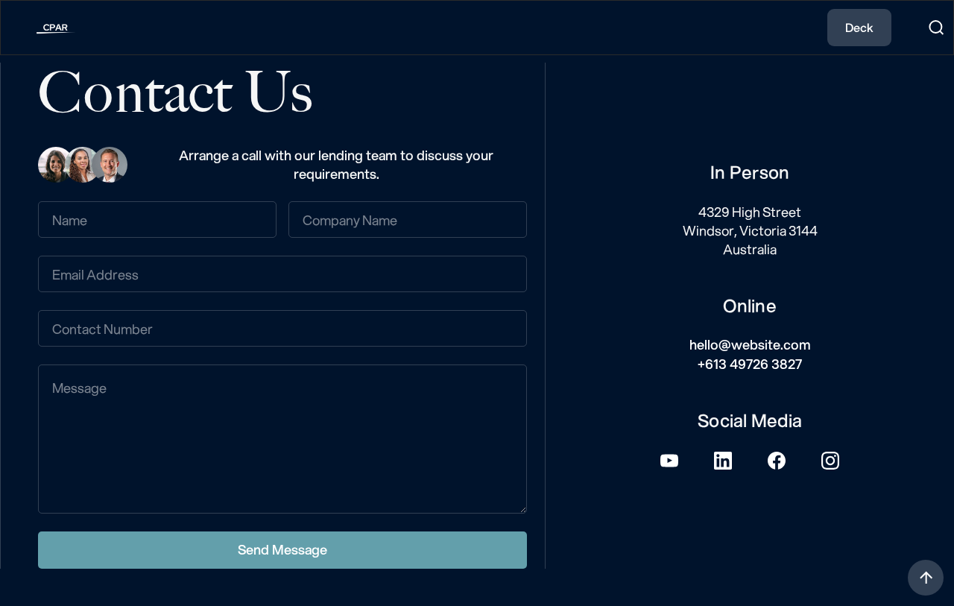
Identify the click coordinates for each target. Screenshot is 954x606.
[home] (44, 27)
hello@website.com (750, 344)
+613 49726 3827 (750, 363)
